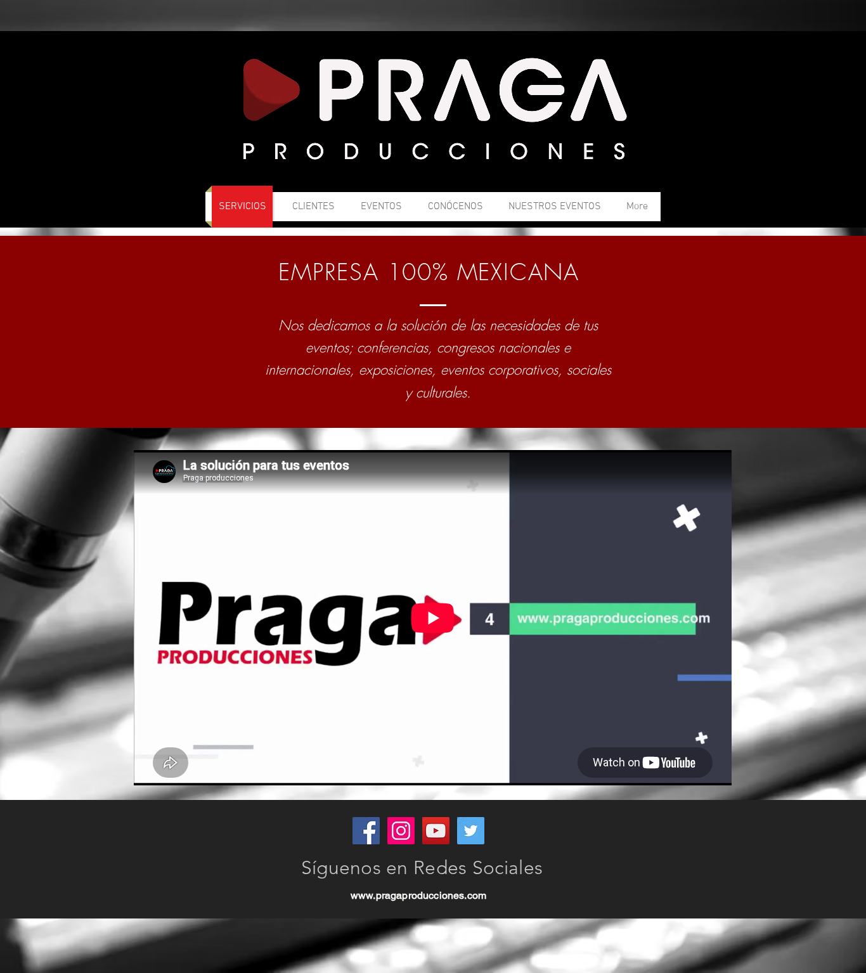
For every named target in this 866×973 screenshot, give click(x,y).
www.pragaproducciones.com (418, 895)
